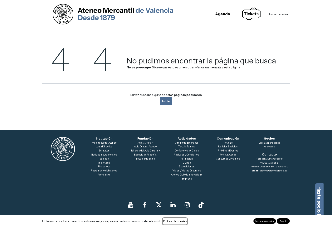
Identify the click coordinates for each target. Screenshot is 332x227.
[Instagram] (187, 205)
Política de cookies (175, 221)
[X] (159, 205)
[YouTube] (131, 205)
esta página (232, 67)
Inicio (166, 101)
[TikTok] (201, 205)
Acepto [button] (283, 221)
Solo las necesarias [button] (264, 221)
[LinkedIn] (173, 205)
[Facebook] (145, 205)
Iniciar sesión (278, 14)
